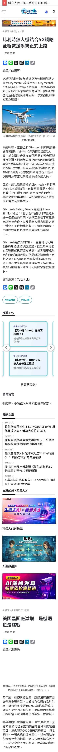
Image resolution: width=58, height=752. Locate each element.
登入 (23, 403)
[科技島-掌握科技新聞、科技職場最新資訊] (29, 11)
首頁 (7, 31)
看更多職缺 (28, 384)
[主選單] (4, 12)
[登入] (46, 13)
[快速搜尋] (54, 12)
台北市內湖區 (21, 356)
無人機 (21, 31)
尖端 (13, 31)
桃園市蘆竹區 (21, 326)
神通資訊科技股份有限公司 (27, 368)
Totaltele (23, 279)
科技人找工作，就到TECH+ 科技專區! (32, 3)
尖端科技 (10, 299)
